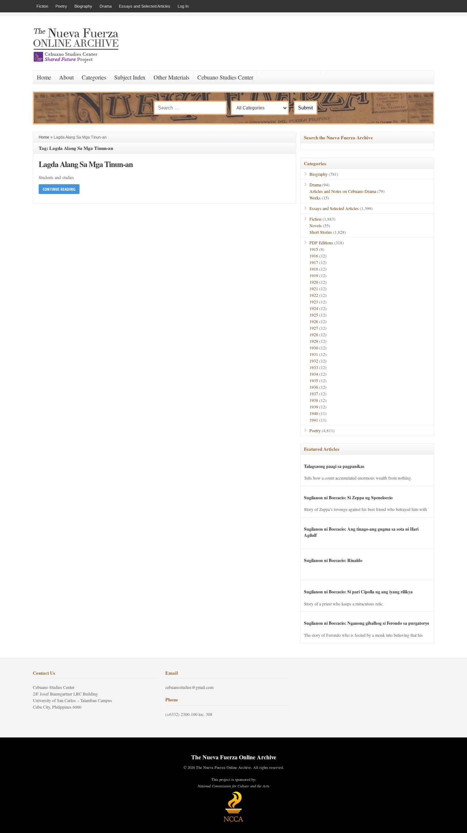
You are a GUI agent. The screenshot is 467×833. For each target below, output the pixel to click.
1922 (313, 295)
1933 (313, 367)
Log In (183, 6)
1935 (313, 380)
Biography (83, 6)
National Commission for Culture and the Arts (233, 786)
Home (44, 77)
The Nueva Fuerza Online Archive (233, 757)
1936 (313, 387)
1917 (313, 262)
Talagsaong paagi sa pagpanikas (334, 466)
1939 (313, 407)
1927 (313, 328)
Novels (315, 225)
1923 (313, 302)
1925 (313, 315)
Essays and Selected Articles (144, 6)
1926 (313, 321)
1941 (313, 420)
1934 (313, 374)
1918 (313, 269)
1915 (313, 249)
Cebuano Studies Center (225, 77)
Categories (94, 77)
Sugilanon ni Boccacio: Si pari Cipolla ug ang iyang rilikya (358, 592)
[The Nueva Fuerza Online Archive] (78, 61)
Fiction (42, 6)
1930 (313, 347)
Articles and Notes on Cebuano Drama (342, 191)
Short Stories (320, 232)
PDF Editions (321, 242)
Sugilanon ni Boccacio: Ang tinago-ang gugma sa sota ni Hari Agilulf (361, 532)
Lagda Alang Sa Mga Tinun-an (86, 164)
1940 (313, 413)
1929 (313, 341)
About (66, 77)
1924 (313, 308)
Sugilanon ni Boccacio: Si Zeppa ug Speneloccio (348, 498)
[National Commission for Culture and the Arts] (233, 820)
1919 (313, 275)
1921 (313, 288)
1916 (313, 256)
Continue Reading (59, 189)
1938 (313, 400)
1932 (313, 361)
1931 (313, 354)
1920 (313, 282)
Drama (106, 6)
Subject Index (130, 77)
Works (315, 198)
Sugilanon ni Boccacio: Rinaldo (333, 560)
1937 (313, 393)
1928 (313, 334)
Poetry (61, 6)
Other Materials (171, 77)
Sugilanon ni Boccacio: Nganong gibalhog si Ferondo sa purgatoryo (366, 623)
